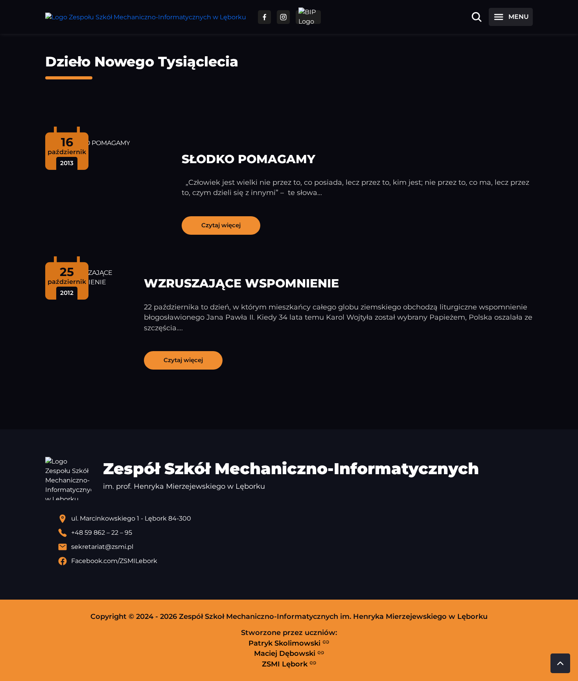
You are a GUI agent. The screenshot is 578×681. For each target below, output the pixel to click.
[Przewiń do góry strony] (560, 663)
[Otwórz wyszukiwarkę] (476, 17)
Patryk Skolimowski (285, 643)
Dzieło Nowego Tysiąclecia (141, 61)
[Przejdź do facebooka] (264, 17)
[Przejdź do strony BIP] (308, 17)
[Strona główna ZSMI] (145, 17)
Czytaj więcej (221, 225)
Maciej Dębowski (285, 653)
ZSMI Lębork (285, 664)
